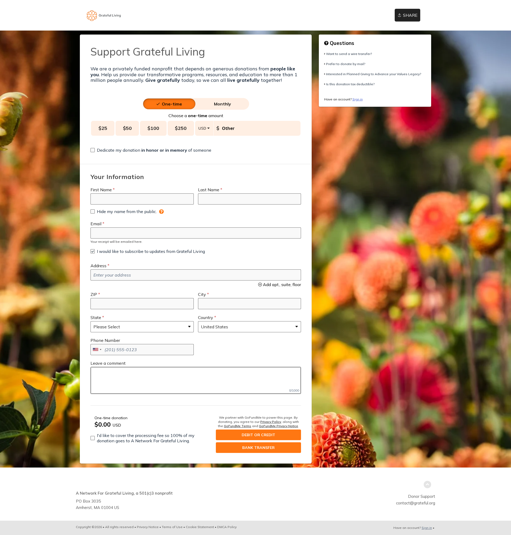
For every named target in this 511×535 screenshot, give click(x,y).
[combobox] (97, 349)
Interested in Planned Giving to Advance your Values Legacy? (373, 74)
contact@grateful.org (415, 503)
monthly (222, 104)
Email (95, 223)
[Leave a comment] (196, 380)
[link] (104, 15)
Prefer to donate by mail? (345, 64)
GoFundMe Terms (237, 426)
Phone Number (105, 340)
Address (98, 265)
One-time (172, 104)
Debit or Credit (258, 434)
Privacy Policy (270, 422)
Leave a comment (108, 363)
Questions (341, 43)
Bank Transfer (258, 447)
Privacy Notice (148, 527)
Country (205, 317)
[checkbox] (150, 150)
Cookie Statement (200, 527)
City (202, 294)
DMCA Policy (227, 527)
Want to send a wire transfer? (349, 54)
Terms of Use (172, 527)
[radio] (172, 104)
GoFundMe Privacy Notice (278, 426)
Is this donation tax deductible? (350, 84)
